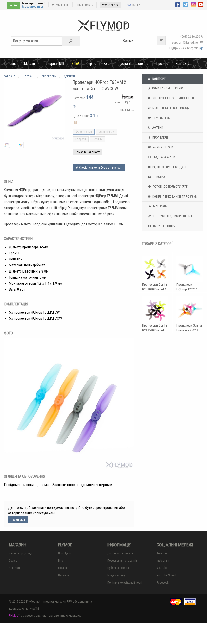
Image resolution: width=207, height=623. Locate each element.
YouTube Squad (166, 575)
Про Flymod (65, 553)
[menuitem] (10, 63)
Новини (63, 568)
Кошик (128, 40)
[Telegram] (185, 4)
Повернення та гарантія (122, 560)
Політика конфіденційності (124, 582)
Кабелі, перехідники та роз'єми (175, 196)
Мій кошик (62, 5)
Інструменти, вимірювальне (172, 216)
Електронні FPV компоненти (172, 98)
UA (129, 5)
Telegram (162, 553)
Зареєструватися (32, 6)
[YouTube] (200, 4)
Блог (107, 64)
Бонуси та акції (116, 575)
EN (139, 5)
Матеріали (160, 206)
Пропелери (160, 137)
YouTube (162, 568)
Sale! (75, 64)
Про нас (162, 64)
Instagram (163, 560)
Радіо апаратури (163, 157)
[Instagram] (193, 4)
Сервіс (91, 64)
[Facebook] (177, 4)
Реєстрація (18, 519)
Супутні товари (164, 226)
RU (134, 5)
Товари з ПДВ (54, 64)
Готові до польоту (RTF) (170, 186)
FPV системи (161, 118)
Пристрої (159, 177)
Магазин (30, 64)
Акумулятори (162, 147)
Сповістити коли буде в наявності (100, 167)
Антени (157, 127)
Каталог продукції (20, 553)
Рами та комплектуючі (168, 88)
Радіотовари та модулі (169, 167)
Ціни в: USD (83, 5)
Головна (10, 64)
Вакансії (63, 575)
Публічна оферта (118, 568)
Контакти (183, 64)
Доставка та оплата (133, 64)
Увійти (14, 5)
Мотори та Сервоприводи (171, 108)
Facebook (163, 582)
